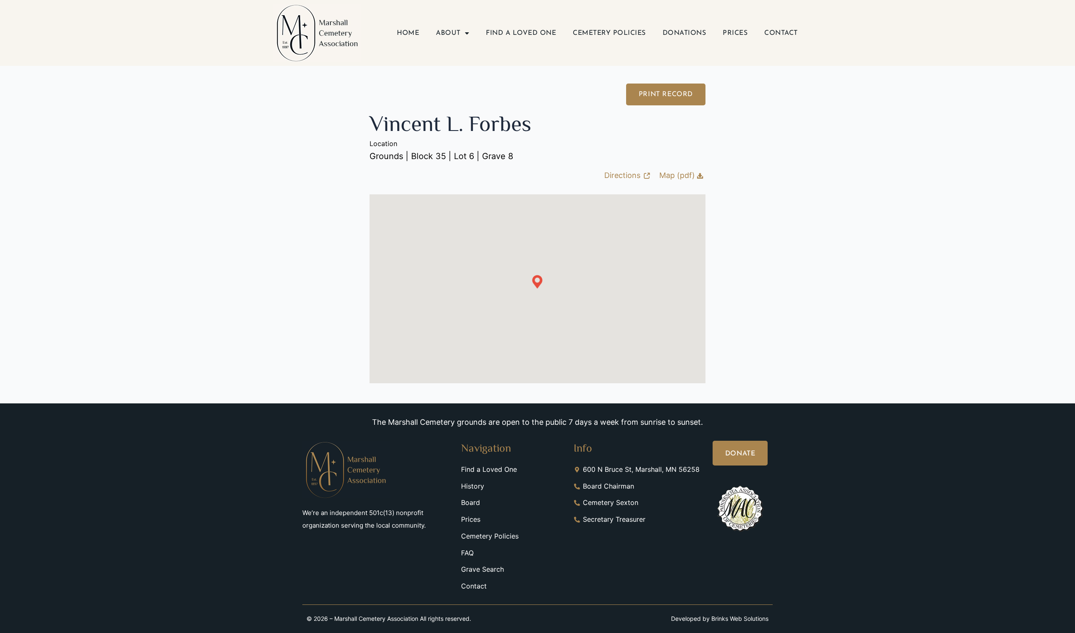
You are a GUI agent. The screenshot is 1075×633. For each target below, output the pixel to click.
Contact (781, 33)
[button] (537, 282)
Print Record (666, 94)
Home (408, 33)
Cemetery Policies (609, 33)
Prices (735, 33)
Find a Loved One (521, 33)
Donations (684, 33)
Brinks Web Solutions (739, 618)
